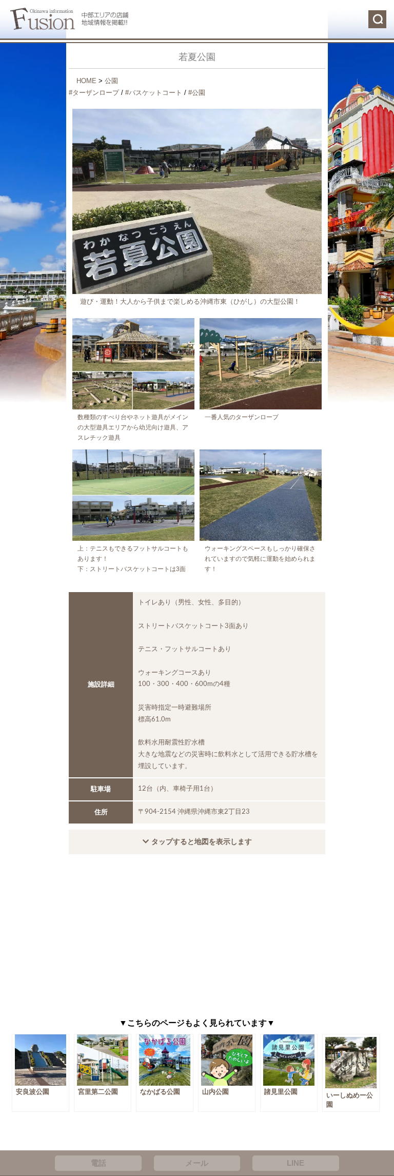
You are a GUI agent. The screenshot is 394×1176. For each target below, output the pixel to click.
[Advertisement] (197, 939)
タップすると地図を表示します (201, 841)
